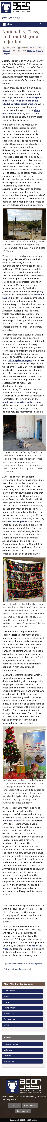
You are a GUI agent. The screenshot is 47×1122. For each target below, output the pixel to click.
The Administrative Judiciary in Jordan (25, 963)
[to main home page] (15, 7)
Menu (9, 24)
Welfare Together (17, 521)
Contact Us (14, 1105)
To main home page (23, 1086)
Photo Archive (10, 1007)
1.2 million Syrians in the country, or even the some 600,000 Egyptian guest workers (22, 100)
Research (6, 50)
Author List (9, 1061)
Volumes (8, 1050)
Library (7, 1002)
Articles (7, 1055)
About (6, 996)
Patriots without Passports (16, 969)
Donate (7, 1024)
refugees (6, 53)
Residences (9, 1013)
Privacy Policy (30, 1105)
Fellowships (9, 1019)
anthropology (32, 50)
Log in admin (23, 1111)
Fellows (39, 48)
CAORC (32, 48)
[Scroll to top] (43, 1101)
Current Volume (11, 1044)
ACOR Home (9, 990)
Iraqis (40, 50)
